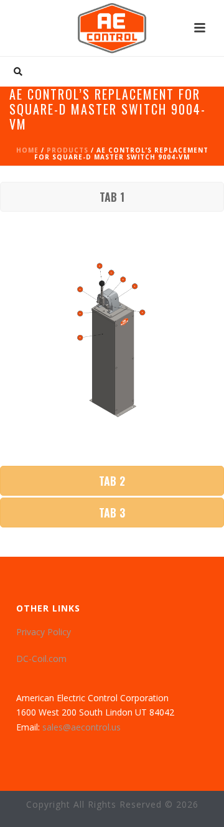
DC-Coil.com (41, 658)
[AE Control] (112, 28)
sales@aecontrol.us (81, 727)
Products (67, 150)
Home (27, 150)
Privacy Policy (43, 632)
